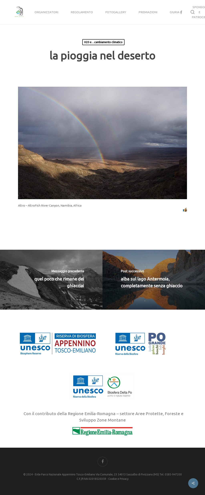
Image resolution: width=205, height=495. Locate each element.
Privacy (124, 478)
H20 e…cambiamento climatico (103, 42)
